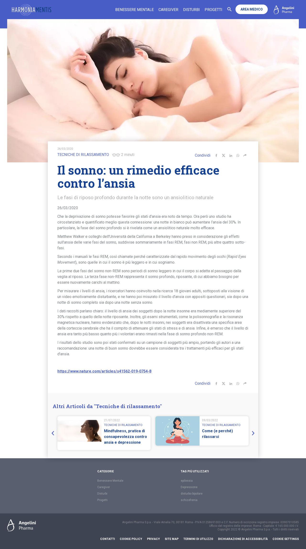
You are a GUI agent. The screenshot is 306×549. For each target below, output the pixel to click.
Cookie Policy (131, 539)
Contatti (107, 539)
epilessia (187, 480)
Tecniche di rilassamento (83, 154)
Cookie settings (286, 539)
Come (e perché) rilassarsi (217, 434)
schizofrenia (189, 500)
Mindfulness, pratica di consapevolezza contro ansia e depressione (125, 437)
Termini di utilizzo (198, 539)
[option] (104, 433)
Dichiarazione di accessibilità (243, 539)
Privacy (153, 539)
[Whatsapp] (237, 155)
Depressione (189, 487)
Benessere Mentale (134, 9)
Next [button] (252, 433)
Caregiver (168, 9)
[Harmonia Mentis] (31, 10)
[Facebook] (216, 155)
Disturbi (191, 9)
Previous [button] (53, 433)
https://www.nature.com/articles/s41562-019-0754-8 (104, 371)
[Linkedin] (230, 155)
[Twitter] (223, 155)
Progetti (213, 9)
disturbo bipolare (191, 493)
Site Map (172, 539)
